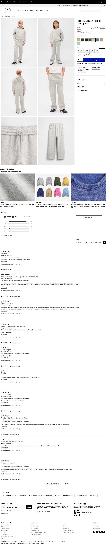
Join (84, 72)
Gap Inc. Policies (40, 543)
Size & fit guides (4, 534)
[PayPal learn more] (84, 63)
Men (22, 10)
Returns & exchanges (6, 528)
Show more (4, 498)
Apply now (40, 511)
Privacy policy (4, 513)
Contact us (95, 525)
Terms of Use (48, 541)
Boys (31, 10)
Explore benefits (34, 528)
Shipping (3, 526)
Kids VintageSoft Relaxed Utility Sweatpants (14, 495)
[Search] (100, 11)
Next (66, 483)
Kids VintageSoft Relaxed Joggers (63, 495)
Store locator (96, 526)
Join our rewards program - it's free (38, 532)
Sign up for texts (96, 528)
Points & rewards (34, 526)
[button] (38, 92)
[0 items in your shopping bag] (104, 2)
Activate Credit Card (35, 530)
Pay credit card (34, 525)
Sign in (80, 72)
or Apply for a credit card (36, 534)
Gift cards (3, 532)
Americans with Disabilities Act (8, 543)
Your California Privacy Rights (38, 541)
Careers (65, 525)
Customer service (5, 525)
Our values (65, 526)
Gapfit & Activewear (10, 16)
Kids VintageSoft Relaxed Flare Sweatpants (40, 495)
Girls (26, 10)
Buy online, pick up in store (7, 536)
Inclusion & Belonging (68, 530)
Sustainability (55, 541)
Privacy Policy (15, 541)
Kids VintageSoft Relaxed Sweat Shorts (86, 495)
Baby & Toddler (39, 10)
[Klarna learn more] (90, 63)
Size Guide (102, 48)
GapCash (3, 538)
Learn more (47, 511)
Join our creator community (69, 532)
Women (17, 10)
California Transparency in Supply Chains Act (25, 543)
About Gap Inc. (63, 541)
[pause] (104, 5)
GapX (46, 10)
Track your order (4, 530)
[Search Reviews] (104, 242)
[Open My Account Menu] (100, 2)
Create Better (66, 528)
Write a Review (89, 217)
